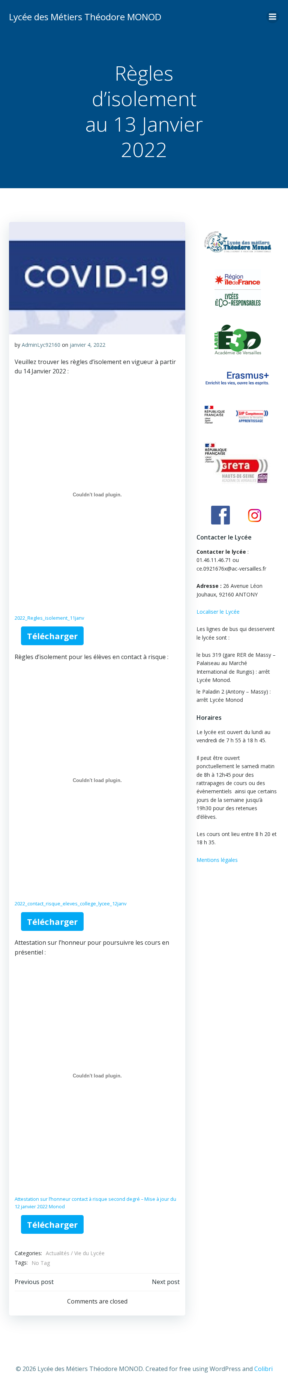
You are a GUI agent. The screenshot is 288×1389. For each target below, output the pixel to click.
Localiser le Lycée (218, 611)
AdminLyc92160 (41, 344)
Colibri (263, 1369)
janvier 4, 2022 (87, 344)
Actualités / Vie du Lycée (75, 1253)
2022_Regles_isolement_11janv (49, 617)
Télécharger (52, 635)
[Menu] (272, 16)
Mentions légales (217, 859)
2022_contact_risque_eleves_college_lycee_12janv (70, 903)
